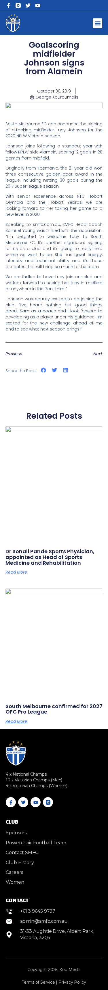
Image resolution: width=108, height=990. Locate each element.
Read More (16, 572)
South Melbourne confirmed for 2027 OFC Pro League (54, 709)
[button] (97, 23)
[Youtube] (36, 802)
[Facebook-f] (8, 5)
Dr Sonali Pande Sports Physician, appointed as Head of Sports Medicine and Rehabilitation (49, 557)
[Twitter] (28, 5)
